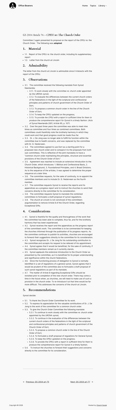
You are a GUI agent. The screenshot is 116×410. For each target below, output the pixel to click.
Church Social (102, 405)
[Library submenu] (106, 5)
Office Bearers (25, 5)
